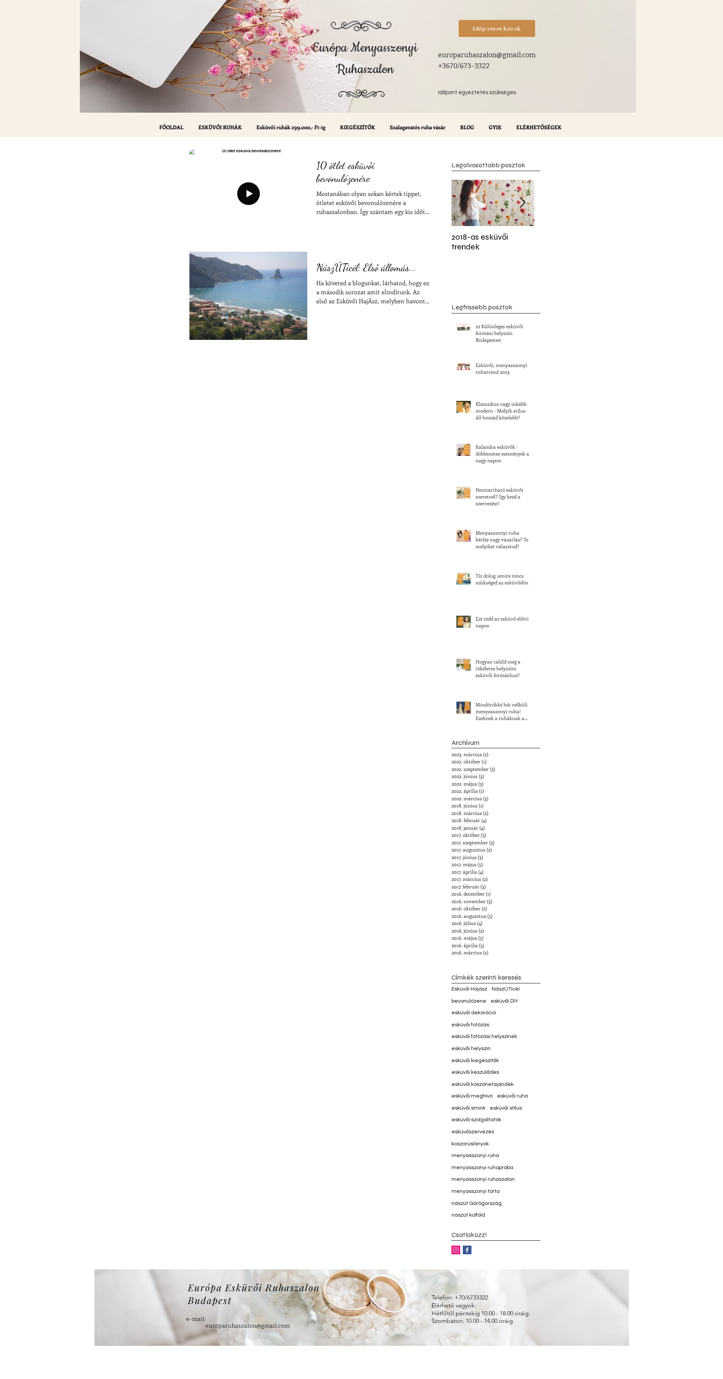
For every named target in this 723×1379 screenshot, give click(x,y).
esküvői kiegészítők (475, 1060)
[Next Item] (522, 203)
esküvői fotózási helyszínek (484, 1036)
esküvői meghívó (472, 1096)
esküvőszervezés (472, 1131)
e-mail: (196, 1319)
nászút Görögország (476, 1203)
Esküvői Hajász (469, 989)
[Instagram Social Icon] (455, 1250)
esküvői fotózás (470, 1024)
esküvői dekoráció (473, 1012)
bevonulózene (468, 1001)
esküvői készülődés (475, 1072)
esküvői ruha (512, 1096)
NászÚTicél (506, 989)
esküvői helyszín (471, 1048)
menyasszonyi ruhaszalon (483, 1179)
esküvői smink (468, 1108)
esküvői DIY (504, 1001)
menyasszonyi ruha (475, 1155)
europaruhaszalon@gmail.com (486, 55)
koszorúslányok (470, 1144)
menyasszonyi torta (475, 1191)
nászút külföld (468, 1215)
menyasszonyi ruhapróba (482, 1167)
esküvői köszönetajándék (482, 1084)
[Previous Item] (463, 203)
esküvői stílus (506, 1108)
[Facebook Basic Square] (467, 1250)
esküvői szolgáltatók (476, 1119)
